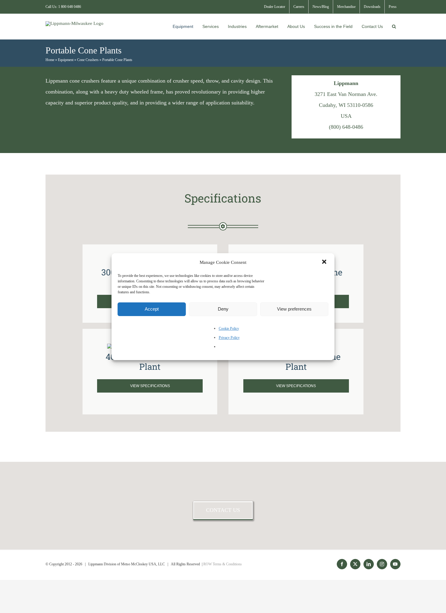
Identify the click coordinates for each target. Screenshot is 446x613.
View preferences (294, 309)
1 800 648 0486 (69, 7)
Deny (223, 309)
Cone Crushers (88, 60)
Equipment (65, 60)
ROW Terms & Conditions (222, 564)
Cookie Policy (229, 328)
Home (50, 60)
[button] (325, 262)
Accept (152, 309)
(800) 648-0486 (346, 127)
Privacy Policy (229, 337)
